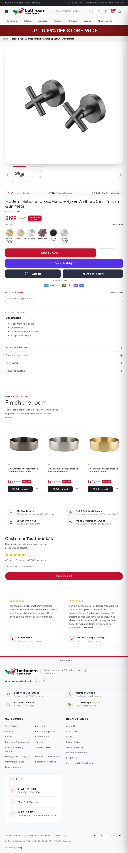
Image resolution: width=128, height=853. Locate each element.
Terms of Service (74, 747)
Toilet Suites (11, 726)
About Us (71, 726)
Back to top (66, 660)
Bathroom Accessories (17, 742)
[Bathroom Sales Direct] (29, 11)
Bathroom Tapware (45, 731)
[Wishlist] (106, 11)
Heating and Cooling (15, 756)
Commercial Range (14, 761)
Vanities (39, 742)
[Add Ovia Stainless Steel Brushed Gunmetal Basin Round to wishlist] (37, 489)
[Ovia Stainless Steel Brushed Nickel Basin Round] (64, 444)
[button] (119, 11)
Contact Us (72, 731)
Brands (87, 21)
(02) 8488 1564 (74, 3)
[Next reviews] (68, 585)
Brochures (71, 758)
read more (88, 627)
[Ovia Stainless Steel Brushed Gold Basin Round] (104, 444)
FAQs (69, 736)
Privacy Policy (73, 742)
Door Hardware (13, 767)
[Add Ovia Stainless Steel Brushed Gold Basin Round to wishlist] (117, 489)
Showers (9, 731)
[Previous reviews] (60, 585)
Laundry (43, 21)
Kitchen (28, 21)
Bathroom (12, 21)
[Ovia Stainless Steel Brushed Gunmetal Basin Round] (24, 444)
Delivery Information (76, 752)
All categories (105, 21)
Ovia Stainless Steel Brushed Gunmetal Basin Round (23, 470)
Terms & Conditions (14, 835)
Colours (73, 21)
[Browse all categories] (7, 11)
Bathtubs (40, 726)
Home (5, 39)
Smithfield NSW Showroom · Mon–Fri (104, 3)
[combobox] (66, 298)
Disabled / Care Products (48, 756)
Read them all (64, 576)
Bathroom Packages (45, 761)
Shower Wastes (43, 747)
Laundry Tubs (42, 736)
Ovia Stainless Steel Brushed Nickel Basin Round (63, 470)
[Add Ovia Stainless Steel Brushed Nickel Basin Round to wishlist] (77, 489)
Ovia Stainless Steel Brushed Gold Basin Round (103, 470)
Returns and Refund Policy (79, 763)
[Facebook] (37, 681)
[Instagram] (44, 681)
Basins (8, 736)
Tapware (58, 21)
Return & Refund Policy (38, 835)
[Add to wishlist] (33, 273)
